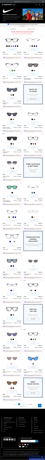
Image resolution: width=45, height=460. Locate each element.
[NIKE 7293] (33, 139)
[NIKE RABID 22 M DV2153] (33, 358)
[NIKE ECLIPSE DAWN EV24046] (12, 114)
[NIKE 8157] (33, 114)
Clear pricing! (16, 1)
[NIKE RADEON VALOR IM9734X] (12, 187)
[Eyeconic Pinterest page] (12, 440)
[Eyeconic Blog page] (15, 440)
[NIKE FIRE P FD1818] (12, 90)
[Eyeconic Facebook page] (5, 440)
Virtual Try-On (12, 49)
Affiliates (5, 425)
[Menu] (3, 5)
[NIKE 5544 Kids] (12, 212)
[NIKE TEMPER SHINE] (12, 163)
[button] (39, 4)
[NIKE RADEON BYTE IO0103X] (33, 65)
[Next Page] (27, 404)
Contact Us (36, 422)
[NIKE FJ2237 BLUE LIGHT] (12, 310)
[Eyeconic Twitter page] (7, 440)
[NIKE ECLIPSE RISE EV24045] (12, 334)
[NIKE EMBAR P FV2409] (33, 261)
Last (31, 404)
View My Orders (21, 424)
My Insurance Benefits (22, 422)
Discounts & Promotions (8, 427)
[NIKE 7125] (12, 65)
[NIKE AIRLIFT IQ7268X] (12, 139)
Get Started (33, 318)
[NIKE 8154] (12, 285)
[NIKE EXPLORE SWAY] (12, 358)
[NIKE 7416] (33, 334)
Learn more (22, 26)
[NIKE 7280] (12, 236)
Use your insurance (21, 24)
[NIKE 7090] (12, 41)
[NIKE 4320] (33, 212)
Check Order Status (22, 426)
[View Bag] (42, 4)
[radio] (7, 46)
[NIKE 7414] (33, 285)
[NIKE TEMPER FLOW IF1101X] (12, 383)
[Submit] (36, 441)
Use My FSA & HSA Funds (38, 430)
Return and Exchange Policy (38, 432)
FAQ (34, 424)
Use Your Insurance (9, 57)
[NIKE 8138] (33, 41)
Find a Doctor (33, 392)
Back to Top (39, 405)
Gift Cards (5, 429)
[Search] (36, 4)
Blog (4, 431)
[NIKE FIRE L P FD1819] (12, 261)
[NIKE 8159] (33, 187)
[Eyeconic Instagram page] (10, 440)
